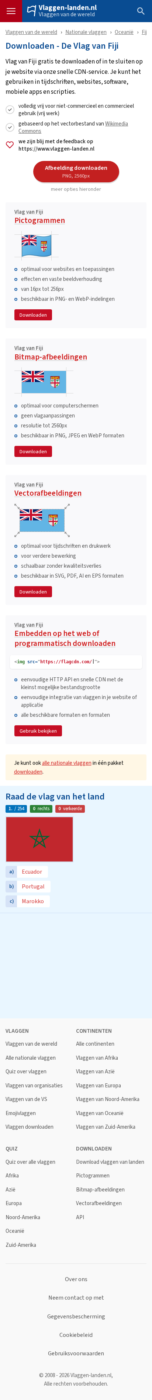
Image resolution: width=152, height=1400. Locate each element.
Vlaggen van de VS (26, 1099)
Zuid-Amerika (21, 1245)
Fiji (145, 32)
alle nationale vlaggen (66, 763)
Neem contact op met (76, 1297)
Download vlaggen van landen (110, 1162)
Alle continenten (95, 1044)
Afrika (12, 1176)
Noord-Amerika (23, 1217)
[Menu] (11, 11)
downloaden (28, 772)
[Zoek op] (141, 11)
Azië (10, 1190)
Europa (14, 1203)
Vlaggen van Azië (95, 1071)
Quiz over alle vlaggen (30, 1162)
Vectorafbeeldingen (48, 490)
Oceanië (124, 32)
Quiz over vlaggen (26, 1071)
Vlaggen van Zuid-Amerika (105, 1127)
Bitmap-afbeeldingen (50, 354)
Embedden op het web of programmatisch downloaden (64, 635)
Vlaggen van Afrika (97, 1058)
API (80, 1217)
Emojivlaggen (21, 1113)
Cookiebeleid (76, 1335)
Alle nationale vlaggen (31, 1058)
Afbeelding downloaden (76, 171)
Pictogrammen (39, 217)
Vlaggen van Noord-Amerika (107, 1099)
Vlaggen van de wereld (67, 14)
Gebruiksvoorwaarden (76, 1353)
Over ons (76, 1279)
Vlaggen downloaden (29, 1127)
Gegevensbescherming (76, 1316)
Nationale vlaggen (86, 32)
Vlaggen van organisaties (34, 1085)
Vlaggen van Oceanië (100, 1113)
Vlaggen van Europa (98, 1085)
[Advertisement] (76, 965)
